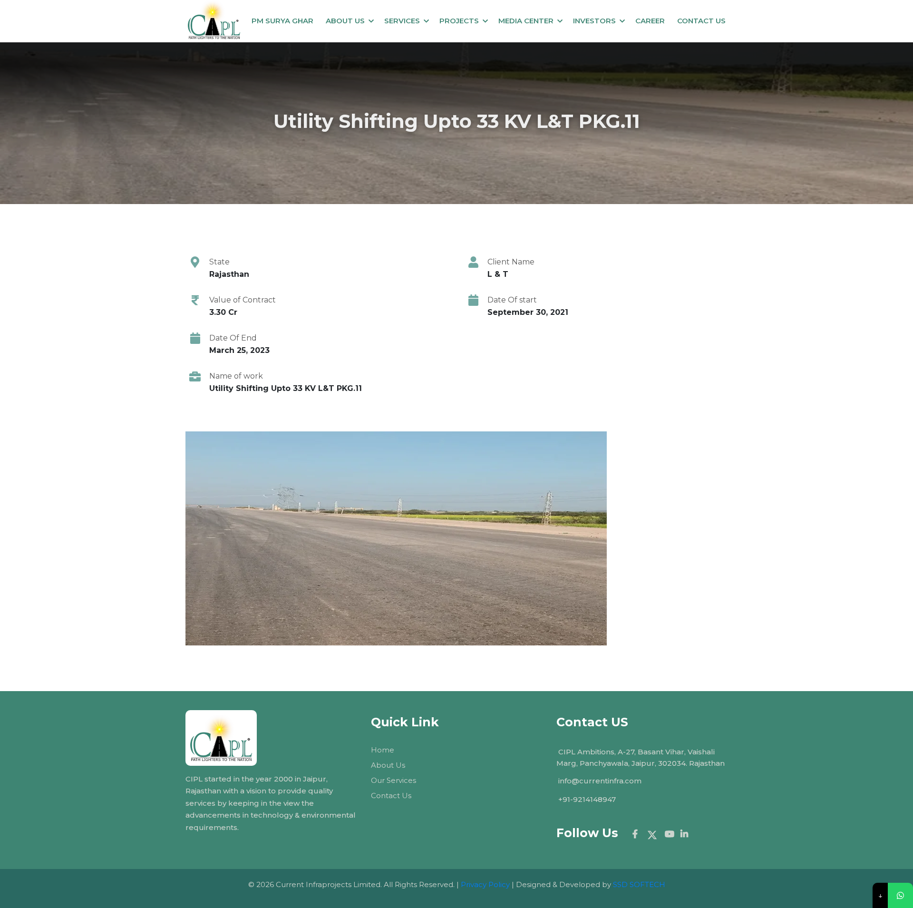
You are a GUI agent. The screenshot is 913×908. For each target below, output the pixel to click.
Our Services (393, 780)
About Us (345, 20)
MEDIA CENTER (526, 20)
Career (650, 20)
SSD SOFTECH (639, 884)
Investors (594, 20)
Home (382, 749)
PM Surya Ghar (282, 20)
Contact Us (391, 795)
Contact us (701, 20)
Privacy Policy (485, 884)
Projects (459, 20)
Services (402, 20)
